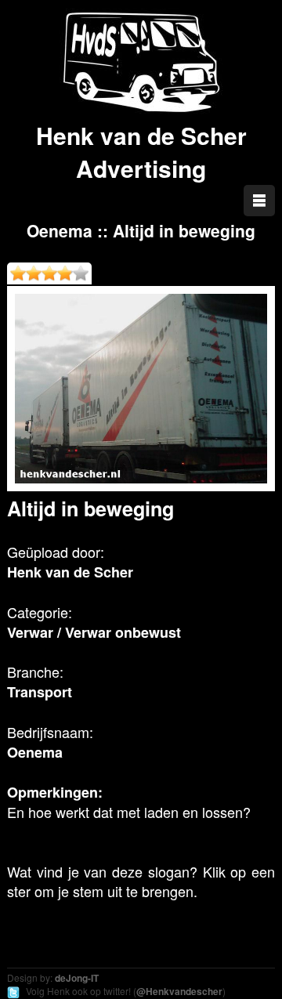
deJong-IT (77, 978)
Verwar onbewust (123, 632)
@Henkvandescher (179, 991)
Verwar (30, 632)
